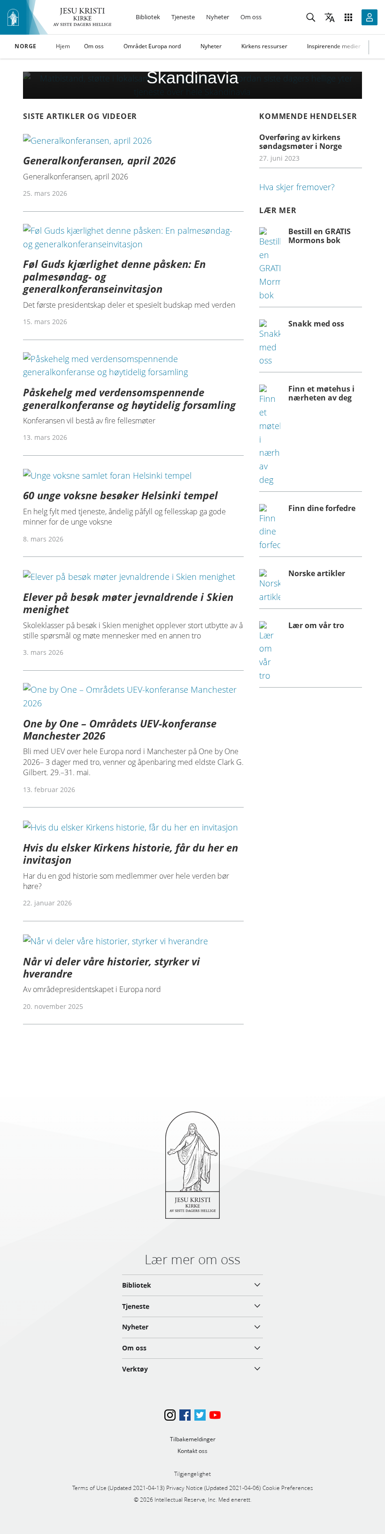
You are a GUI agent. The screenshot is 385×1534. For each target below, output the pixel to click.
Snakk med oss (316, 324)
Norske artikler (316, 573)
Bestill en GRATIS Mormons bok (319, 235)
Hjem (63, 46)
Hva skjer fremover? (297, 187)
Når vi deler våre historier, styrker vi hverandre (111, 967)
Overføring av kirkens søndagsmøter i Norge (300, 141)
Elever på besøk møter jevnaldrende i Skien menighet (128, 603)
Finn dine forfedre (321, 508)
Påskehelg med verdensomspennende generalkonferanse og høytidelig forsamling (129, 398)
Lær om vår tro (316, 625)
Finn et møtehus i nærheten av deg (321, 393)
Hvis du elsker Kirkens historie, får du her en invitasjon (130, 853)
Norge (26, 46)
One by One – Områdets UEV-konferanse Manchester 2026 (119, 729)
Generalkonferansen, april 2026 (99, 160)
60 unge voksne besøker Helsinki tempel (120, 495)
